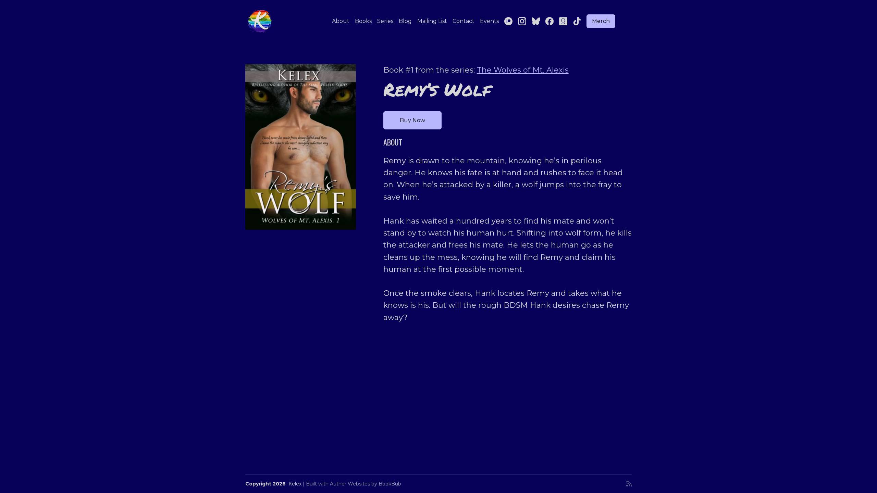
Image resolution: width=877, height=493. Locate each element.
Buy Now (412, 120)
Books (363, 21)
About (340, 21)
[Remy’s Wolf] (300, 147)
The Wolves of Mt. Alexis (523, 70)
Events (489, 21)
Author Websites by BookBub (365, 484)
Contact (463, 21)
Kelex (294, 484)
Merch (601, 21)
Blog (405, 21)
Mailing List (432, 21)
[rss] (629, 484)
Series (385, 21)
